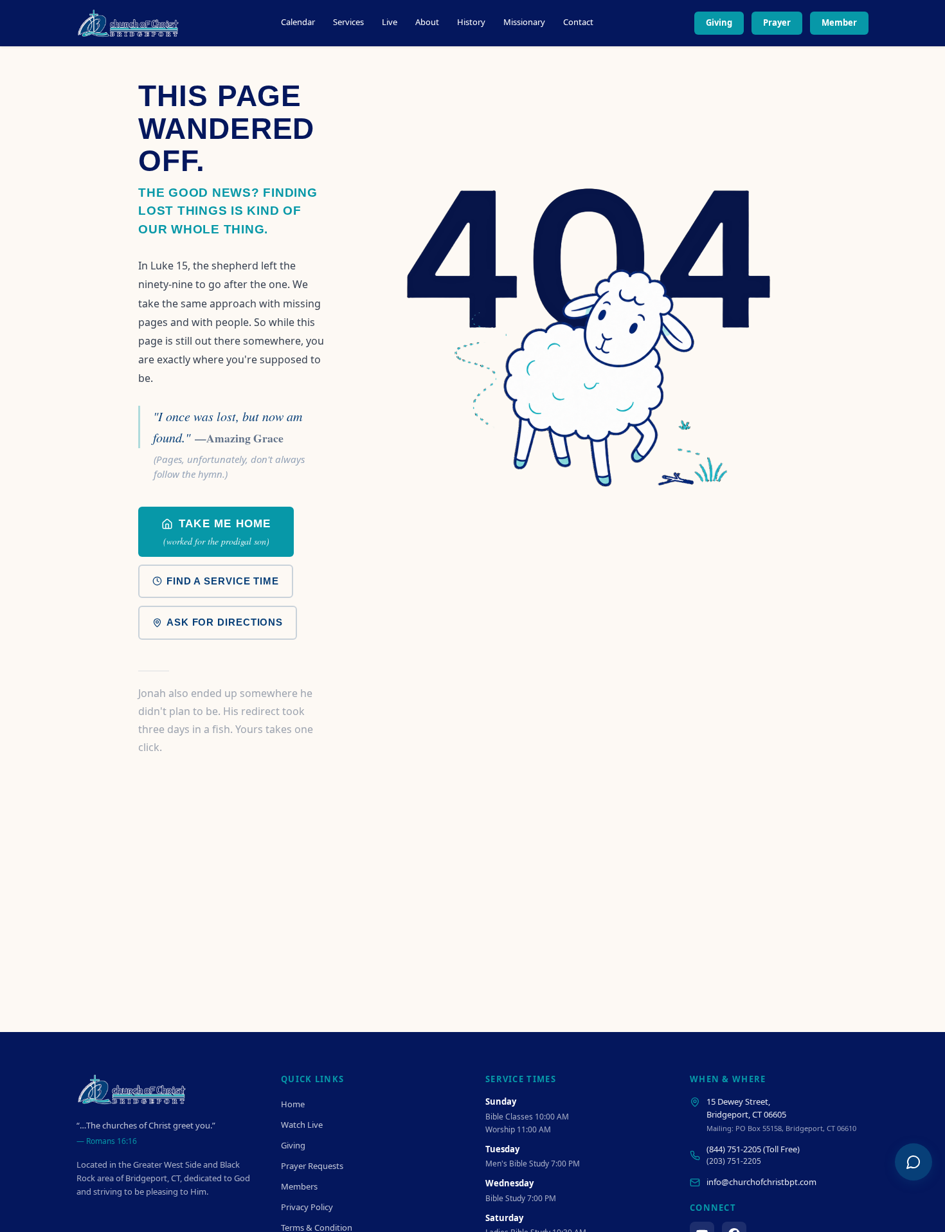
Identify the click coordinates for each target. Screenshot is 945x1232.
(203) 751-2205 (733, 1160)
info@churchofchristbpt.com (761, 1182)
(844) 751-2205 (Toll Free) (753, 1149)
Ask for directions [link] (224, 622)
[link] (216, 532)
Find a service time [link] (222, 580)
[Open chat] (913, 1162)
